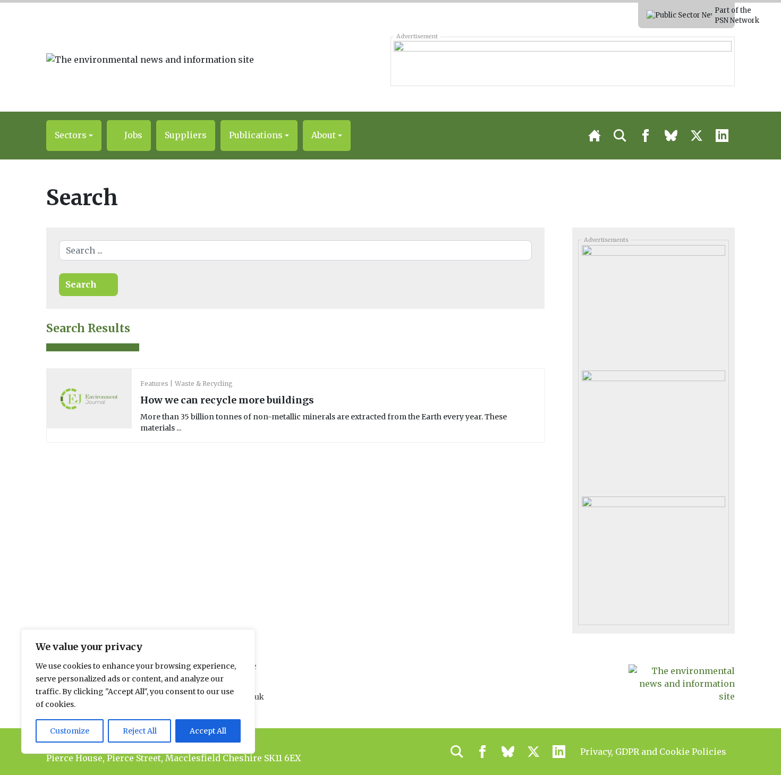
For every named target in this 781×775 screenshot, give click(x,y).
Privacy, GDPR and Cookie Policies (653, 751)
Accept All (208, 731)
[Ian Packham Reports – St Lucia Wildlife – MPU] (653, 555)
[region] (138, 691)
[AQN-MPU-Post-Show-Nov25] (653, 429)
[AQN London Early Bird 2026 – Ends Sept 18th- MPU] (653, 304)
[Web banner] (562, 61)
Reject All (140, 731)
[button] (73, 135)
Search (81, 284)
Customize (69, 731)
